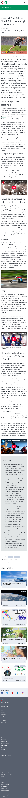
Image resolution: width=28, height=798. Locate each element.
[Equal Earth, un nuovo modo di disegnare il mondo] (14, 654)
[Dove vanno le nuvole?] (14, 598)
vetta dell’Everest (21, 433)
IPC (17, 119)
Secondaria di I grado (6, 562)
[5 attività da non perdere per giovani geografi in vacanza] (14, 635)
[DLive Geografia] (6, 3)
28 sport (3, 117)
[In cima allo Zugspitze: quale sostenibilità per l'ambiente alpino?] (14, 579)
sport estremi (17, 373)
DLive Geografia (6, 7)
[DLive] (2, 2)
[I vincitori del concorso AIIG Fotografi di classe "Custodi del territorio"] (14, 673)
